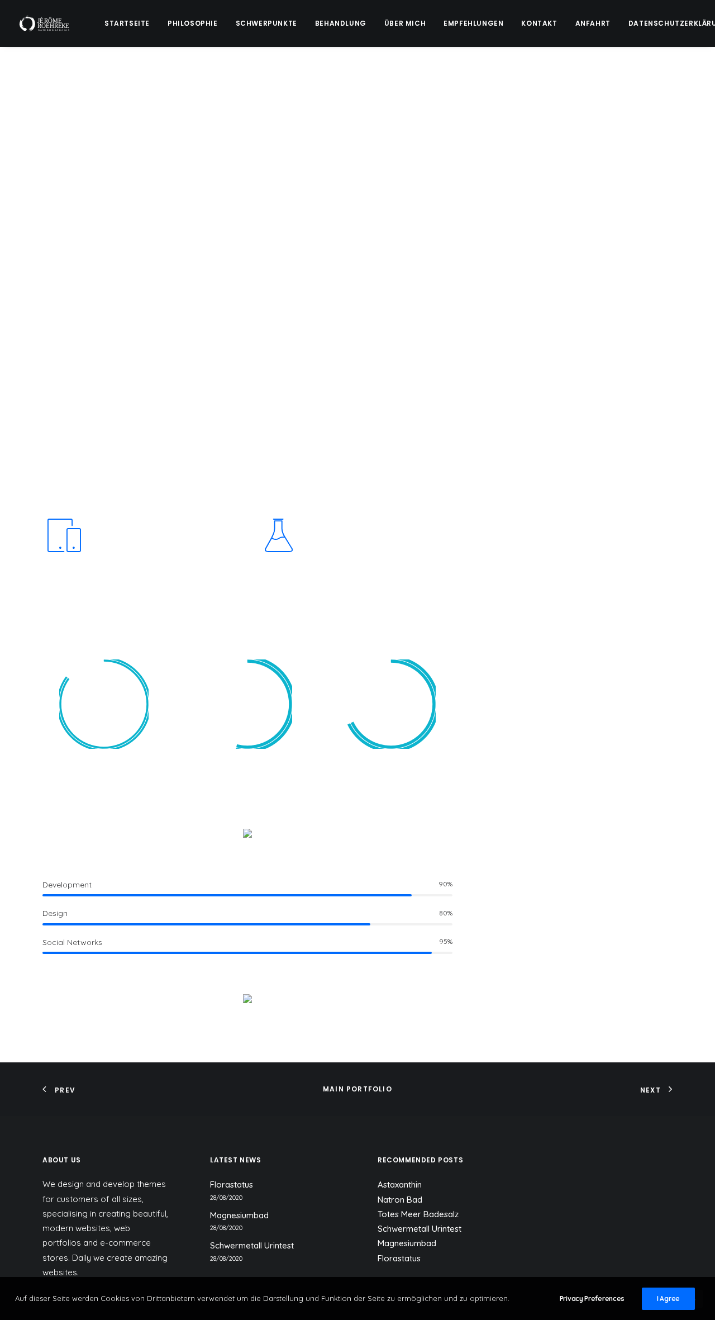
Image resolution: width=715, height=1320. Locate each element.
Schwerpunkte (266, 23)
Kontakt (539, 23)
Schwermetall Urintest (252, 1245)
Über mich (405, 23)
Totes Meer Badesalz (418, 1214)
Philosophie (193, 23)
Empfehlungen (473, 23)
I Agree (668, 1298)
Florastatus (231, 1184)
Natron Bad (400, 1199)
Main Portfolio (357, 1089)
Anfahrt (593, 23)
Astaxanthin (400, 1184)
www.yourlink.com (582, 359)
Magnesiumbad (239, 1215)
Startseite (127, 23)
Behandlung (340, 23)
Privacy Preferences (592, 1298)
